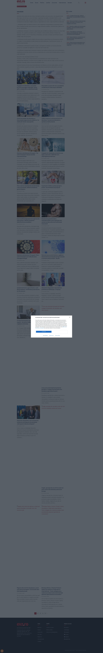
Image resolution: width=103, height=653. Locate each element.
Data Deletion (45, 335)
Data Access (51, 335)
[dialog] (51, 326)
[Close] (70, 318)
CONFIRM (44, 331)
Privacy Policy (57, 335)
